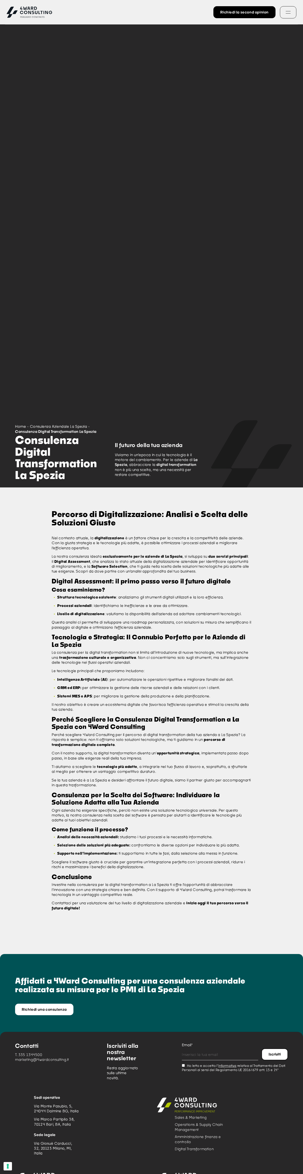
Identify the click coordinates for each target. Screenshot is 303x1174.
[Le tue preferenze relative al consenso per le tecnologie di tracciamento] (8, 1166)
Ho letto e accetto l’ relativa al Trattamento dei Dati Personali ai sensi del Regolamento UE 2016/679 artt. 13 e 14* (233, 1068)
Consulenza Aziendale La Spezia (58, 426)
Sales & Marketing (191, 1117)
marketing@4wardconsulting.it (42, 1059)
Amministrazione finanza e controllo (198, 1139)
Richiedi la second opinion (244, 12)
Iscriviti (275, 1054)
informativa (227, 1066)
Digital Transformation (194, 1149)
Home (20, 426)
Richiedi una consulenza (44, 1009)
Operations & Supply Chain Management (199, 1126)
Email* (187, 1045)
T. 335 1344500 (28, 1054)
